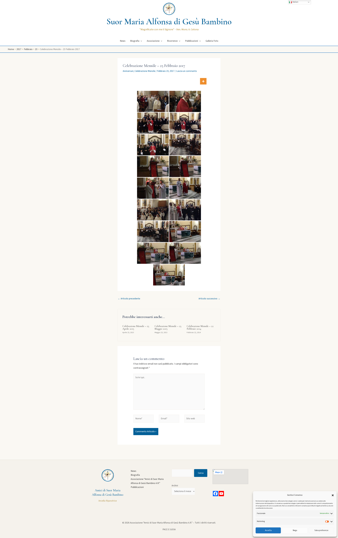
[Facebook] (215, 493)
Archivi (175, 485)
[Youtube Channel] (221, 493)
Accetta (268, 530)
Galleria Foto (212, 41)
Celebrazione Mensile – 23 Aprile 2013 (135, 327)
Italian (295, 2)
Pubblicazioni (191, 41)
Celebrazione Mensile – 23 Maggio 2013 (168, 327)
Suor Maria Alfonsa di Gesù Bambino (169, 21)
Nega (295, 530)
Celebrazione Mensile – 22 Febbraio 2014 (200, 327)
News (122, 41)
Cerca (200, 473)
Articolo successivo (209, 298)
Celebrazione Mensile (145, 71)
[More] (203, 81)
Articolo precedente (129, 298)
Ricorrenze (172, 41)
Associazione (153, 41)
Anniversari (128, 71)
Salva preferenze (321, 530)
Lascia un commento (186, 71)
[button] (332, 495)
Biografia (134, 41)
